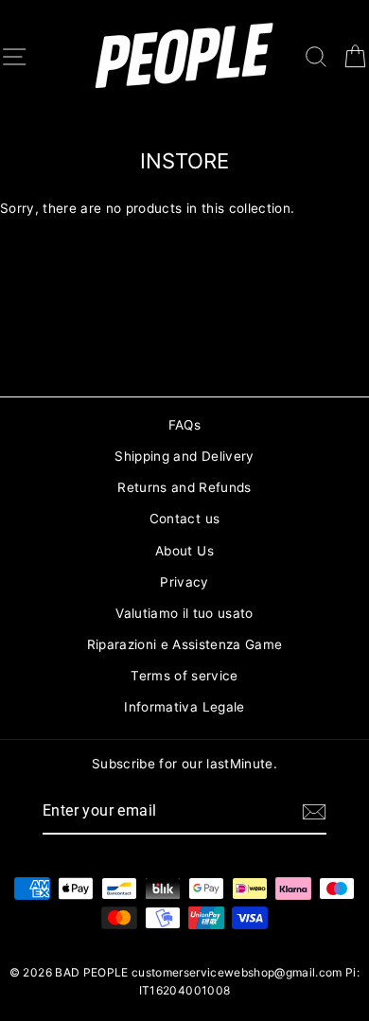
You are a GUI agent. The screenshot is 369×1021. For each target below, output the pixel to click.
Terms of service (184, 675)
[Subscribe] (314, 812)
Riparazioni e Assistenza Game (185, 644)
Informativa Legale (184, 706)
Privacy (184, 582)
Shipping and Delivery (184, 456)
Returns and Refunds (184, 487)
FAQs (184, 424)
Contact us (184, 518)
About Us (184, 550)
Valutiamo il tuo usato (184, 613)
